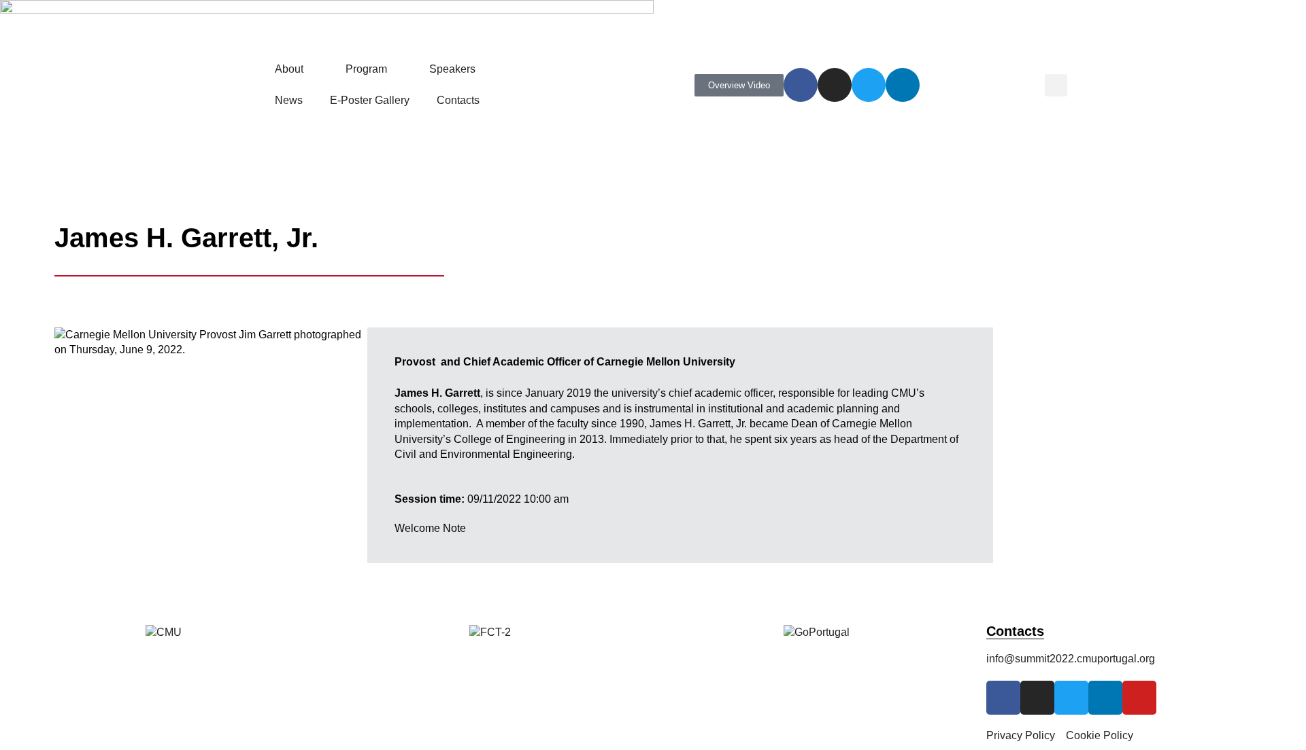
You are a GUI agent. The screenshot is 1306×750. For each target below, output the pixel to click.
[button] (1056, 85)
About (289, 69)
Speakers (452, 69)
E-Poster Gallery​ (369, 100)
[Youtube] (1139, 698)
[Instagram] (835, 85)
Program (366, 69)
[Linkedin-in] (903, 85)
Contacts (458, 100)
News (289, 100)
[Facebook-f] (801, 85)
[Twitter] (869, 85)
